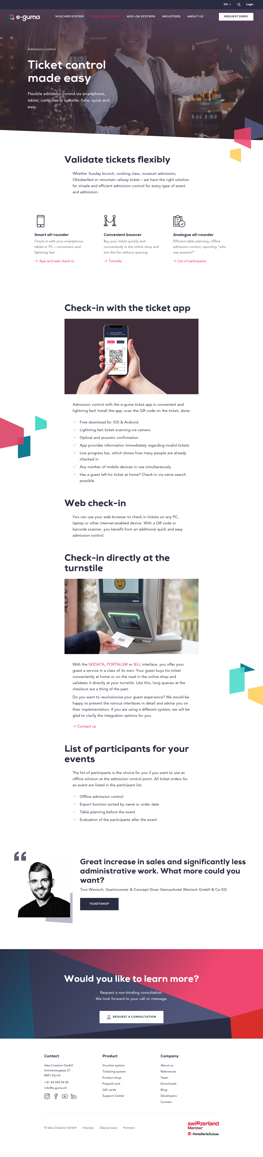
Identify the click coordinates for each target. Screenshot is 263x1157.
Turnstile (115, 261)
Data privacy (108, 1127)
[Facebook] (56, 1096)
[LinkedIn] (74, 1096)
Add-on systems (141, 16)
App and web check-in (56, 261)
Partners (129, 1127)
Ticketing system (105, 16)
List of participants (192, 261)
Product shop (111, 1077)
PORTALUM (117, 664)
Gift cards (109, 1090)
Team (164, 1077)
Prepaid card (111, 1083)
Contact (166, 1102)
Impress (88, 1127)
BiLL (137, 664)
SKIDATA (97, 664)
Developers (169, 1096)
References (168, 1071)
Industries (171, 16)
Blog (164, 1090)
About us (195, 16)
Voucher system (69, 16)
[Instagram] (47, 1096)
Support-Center (113, 1096)
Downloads (168, 1083)
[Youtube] (65, 1096)
